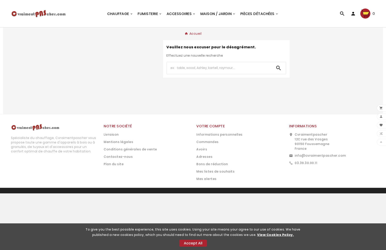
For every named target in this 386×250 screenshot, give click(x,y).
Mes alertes (206, 179)
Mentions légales (118, 142)
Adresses (204, 156)
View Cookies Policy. (275, 235)
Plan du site (114, 164)
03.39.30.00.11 (306, 163)
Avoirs (201, 149)
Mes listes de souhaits (215, 171)
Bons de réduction (212, 164)
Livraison (111, 134)
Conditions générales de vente (130, 149)
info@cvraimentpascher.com (320, 155)
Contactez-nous (118, 156)
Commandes (207, 142)
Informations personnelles (219, 134)
